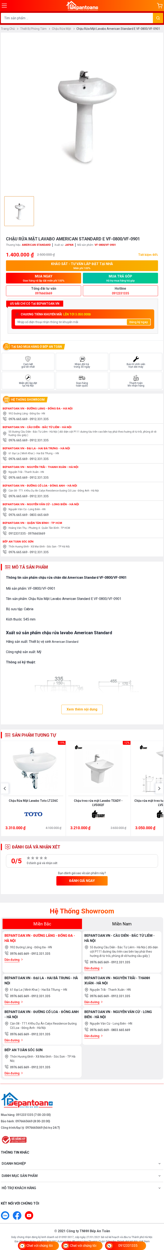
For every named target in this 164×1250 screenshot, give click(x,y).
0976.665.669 (18, 419)
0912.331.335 (39, 419)
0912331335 (17, 533)
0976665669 (36, 533)
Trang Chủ (8, 28)
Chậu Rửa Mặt (62, 28)
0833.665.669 (39, 515)
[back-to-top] (156, 1223)
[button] (5, 788)
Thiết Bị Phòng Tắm (33, 28)
